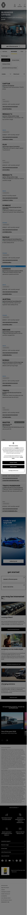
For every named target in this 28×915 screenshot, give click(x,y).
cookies (17, 447)
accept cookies (13, 462)
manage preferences (13, 470)
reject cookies (13, 466)
